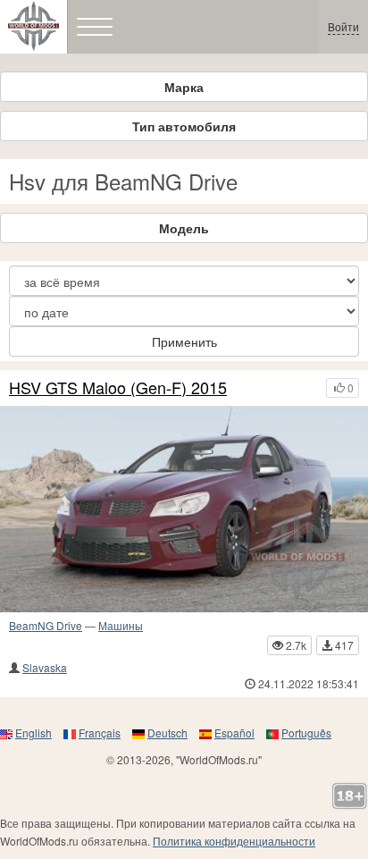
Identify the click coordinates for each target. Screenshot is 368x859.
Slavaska (44, 667)
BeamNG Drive (45, 625)
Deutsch (167, 732)
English (33, 732)
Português (306, 732)
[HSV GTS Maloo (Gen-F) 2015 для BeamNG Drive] (184, 509)
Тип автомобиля (184, 126)
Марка (184, 87)
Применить (184, 341)
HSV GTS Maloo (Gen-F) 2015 (118, 388)
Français (100, 732)
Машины (120, 625)
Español (234, 732)
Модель (184, 228)
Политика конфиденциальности (234, 840)
